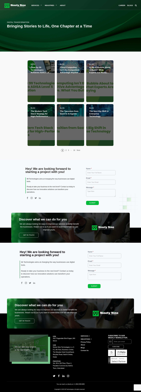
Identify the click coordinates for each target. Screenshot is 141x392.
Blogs (83, 347)
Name (89, 169)
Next (78, 150)
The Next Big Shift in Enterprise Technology (99, 113)
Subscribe (116, 346)
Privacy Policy (86, 342)
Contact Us (85, 350)
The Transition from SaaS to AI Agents (69, 112)
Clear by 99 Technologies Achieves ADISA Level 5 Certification (41, 70)
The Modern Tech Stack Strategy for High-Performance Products (39, 114)
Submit (92, 203)
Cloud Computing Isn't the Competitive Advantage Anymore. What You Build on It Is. (70, 70)
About (83, 345)
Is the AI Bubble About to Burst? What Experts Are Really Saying (99, 70)
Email (88, 178)
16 (74, 150)
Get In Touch (28, 235)
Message (90, 187)
